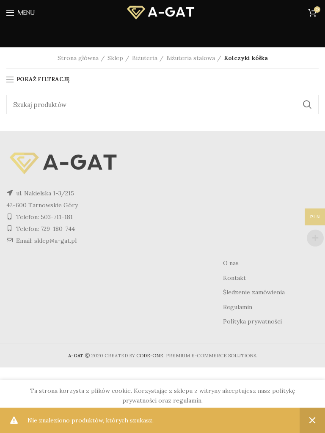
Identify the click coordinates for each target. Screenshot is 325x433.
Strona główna (78, 58)
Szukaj (307, 104)
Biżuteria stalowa (190, 58)
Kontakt (234, 278)
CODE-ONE (149, 356)
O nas (231, 263)
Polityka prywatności (252, 321)
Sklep (115, 58)
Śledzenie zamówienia (254, 292)
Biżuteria (144, 58)
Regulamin (237, 307)
